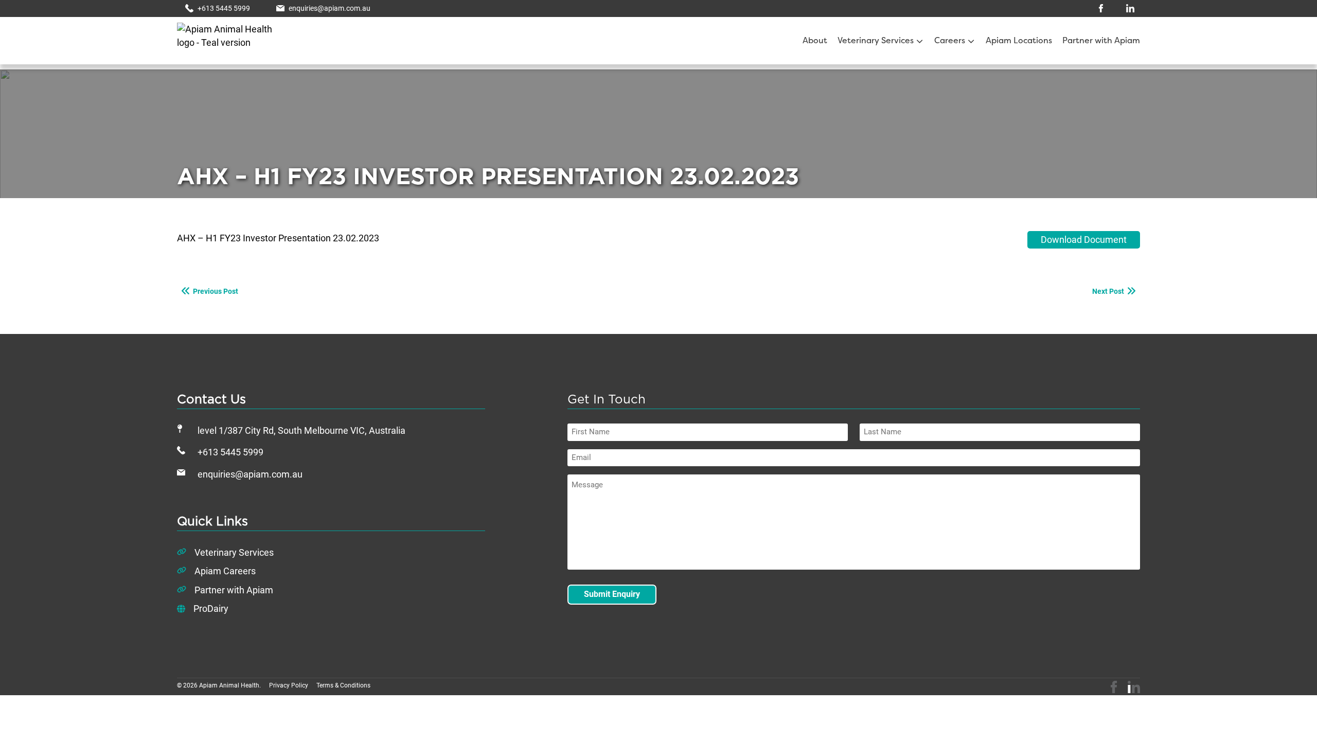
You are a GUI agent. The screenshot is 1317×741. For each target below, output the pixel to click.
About (815, 41)
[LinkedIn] (1134, 687)
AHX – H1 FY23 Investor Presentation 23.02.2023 (278, 238)
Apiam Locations (1019, 41)
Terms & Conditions (343, 685)
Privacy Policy (288, 685)
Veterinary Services (876, 41)
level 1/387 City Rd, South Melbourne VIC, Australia (301, 431)
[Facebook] (1114, 687)
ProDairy (210, 609)
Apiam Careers (225, 571)
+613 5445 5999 (230, 452)
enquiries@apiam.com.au (250, 474)
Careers (949, 41)
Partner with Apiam (1101, 41)
